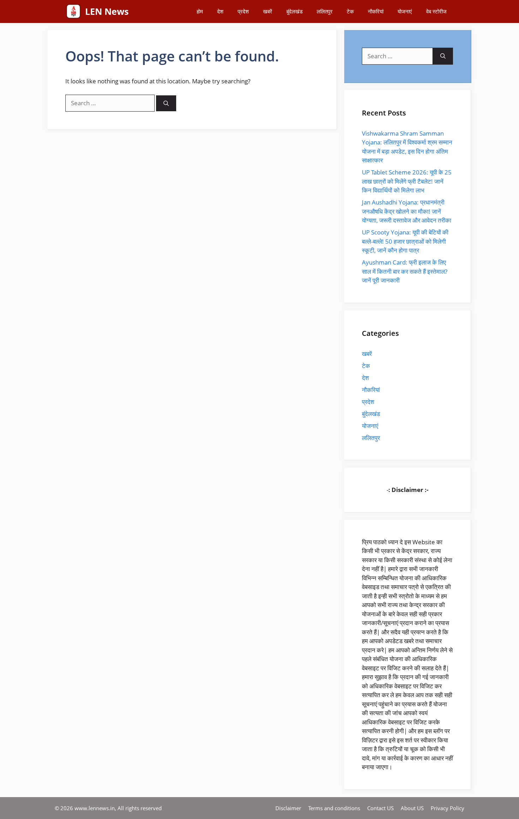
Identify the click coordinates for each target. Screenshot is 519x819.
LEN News (107, 11)
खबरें (267, 11)
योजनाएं (405, 11)
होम (200, 11)
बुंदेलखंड (294, 11)
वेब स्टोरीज (436, 11)
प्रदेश (243, 11)
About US (412, 808)
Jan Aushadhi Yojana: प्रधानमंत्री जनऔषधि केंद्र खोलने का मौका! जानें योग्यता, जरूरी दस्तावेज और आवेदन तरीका (406, 211)
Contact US (380, 808)
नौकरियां (375, 11)
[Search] (166, 103)
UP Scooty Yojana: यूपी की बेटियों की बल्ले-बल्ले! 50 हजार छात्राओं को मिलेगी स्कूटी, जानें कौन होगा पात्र (405, 241)
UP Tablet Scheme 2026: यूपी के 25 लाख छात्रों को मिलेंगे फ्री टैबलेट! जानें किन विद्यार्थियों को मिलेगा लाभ (407, 181)
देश (220, 11)
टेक (350, 11)
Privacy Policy (447, 808)
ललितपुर (325, 11)
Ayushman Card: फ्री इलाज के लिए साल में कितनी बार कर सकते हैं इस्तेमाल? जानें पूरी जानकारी (404, 271)
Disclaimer (288, 808)
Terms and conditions (334, 808)
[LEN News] (73, 11)
